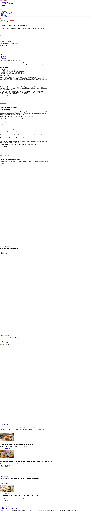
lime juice (4, 58)
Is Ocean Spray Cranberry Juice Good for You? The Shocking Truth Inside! (9, 43)
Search (11, 20)
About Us (4, 6)
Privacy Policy (5, 506)
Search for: (2, 19)
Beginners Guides (5, 2)
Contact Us (6, 16)
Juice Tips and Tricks (6, 4)
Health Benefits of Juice (7, 3)
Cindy (3, 163)
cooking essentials (6, 57)
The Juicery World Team (6, 448)
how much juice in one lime (23, 113)
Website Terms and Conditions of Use (10, 508)
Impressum (4, 507)
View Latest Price (3, 103)
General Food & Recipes (6, 493)
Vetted (3, 5)
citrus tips (4, 56)
